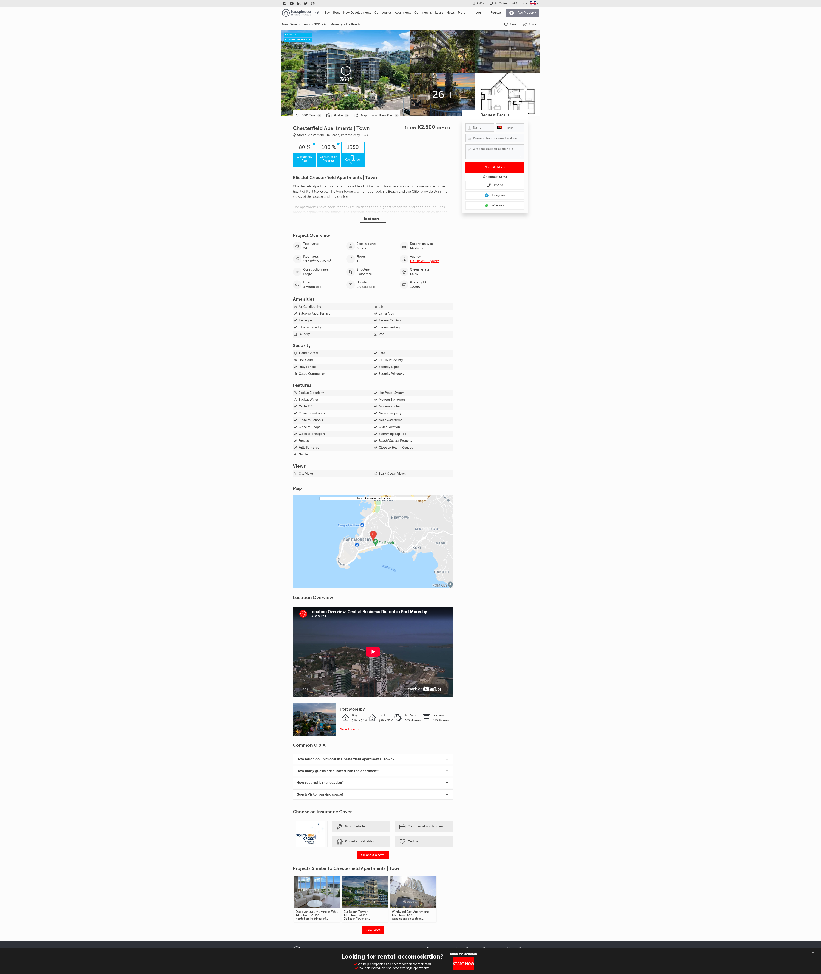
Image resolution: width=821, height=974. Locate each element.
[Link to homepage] (300, 13)
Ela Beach (353, 24)
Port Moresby (333, 24)
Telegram (498, 195)
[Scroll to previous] (300, 898)
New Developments (296, 24)
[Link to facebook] (284, 3)
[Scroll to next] (446, 898)
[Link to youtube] (291, 3)
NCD (317, 24)
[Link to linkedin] (298, 3)
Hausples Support (424, 261)
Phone (498, 185)
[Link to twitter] (305, 3)
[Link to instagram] (312, 3)
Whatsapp (498, 205)
